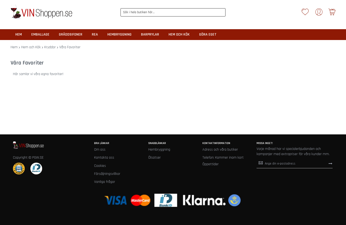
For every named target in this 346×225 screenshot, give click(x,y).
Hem (14, 47)
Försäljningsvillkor (107, 173)
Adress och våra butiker (220, 149)
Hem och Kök (31, 47)
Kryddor (50, 47)
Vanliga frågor (104, 181)
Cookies (100, 165)
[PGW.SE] (41, 12)
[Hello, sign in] (318, 13)
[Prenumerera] (330, 163)
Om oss (99, 149)
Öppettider (210, 164)
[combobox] (173, 12)
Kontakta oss (104, 157)
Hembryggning (159, 149)
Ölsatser (154, 157)
